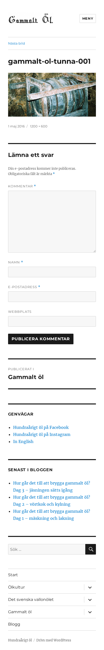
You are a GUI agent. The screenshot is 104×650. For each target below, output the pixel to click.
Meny (87, 18)
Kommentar (22, 186)
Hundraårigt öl (20, 640)
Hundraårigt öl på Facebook (41, 427)
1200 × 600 (38, 126)
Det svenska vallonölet (31, 599)
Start (13, 574)
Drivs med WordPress (53, 640)
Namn (15, 262)
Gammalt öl (20, 611)
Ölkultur (16, 587)
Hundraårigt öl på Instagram (41, 434)
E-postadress (24, 287)
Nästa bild (16, 43)
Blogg (14, 624)
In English (23, 441)
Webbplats (20, 312)
